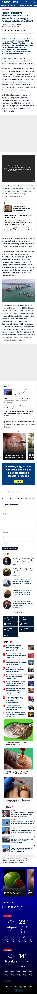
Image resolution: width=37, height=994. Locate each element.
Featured (26, 855)
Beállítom (18, 481)
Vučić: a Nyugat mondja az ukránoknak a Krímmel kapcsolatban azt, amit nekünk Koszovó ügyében (23, 814)
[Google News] (12, 907)
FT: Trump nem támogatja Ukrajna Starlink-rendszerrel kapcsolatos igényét (15, 669)
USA (4, 858)
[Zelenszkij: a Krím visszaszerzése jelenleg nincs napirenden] (8, 208)
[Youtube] (10, 623)
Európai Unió (5, 860)
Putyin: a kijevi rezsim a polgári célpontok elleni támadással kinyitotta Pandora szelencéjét (15, 683)
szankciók (18, 858)
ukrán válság (19, 855)
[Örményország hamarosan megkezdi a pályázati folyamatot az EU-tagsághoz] (7, 604)
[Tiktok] (27, 623)
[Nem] (35, 989)
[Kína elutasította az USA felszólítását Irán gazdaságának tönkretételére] (31, 655)
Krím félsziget (10, 492)
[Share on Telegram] (15, 30)
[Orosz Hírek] (10, 2)
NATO (27, 860)
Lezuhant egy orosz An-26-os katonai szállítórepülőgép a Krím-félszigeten (23, 822)
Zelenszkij (12, 860)
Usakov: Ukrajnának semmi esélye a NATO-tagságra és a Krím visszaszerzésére (22, 840)
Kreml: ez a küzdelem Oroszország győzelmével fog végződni (22, 392)
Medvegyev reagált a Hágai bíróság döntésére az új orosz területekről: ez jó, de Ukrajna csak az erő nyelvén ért (18, 222)
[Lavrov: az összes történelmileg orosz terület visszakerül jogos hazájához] (6, 830)
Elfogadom (18, 990)
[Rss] (24, 907)
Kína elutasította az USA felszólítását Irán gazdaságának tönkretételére (16, 655)
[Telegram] (27, 629)
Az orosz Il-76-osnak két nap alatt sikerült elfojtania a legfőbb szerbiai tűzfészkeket (16, 662)
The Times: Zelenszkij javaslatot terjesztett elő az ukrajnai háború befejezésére (23, 571)
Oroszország (5, 9)
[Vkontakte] (10, 629)
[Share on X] (8, 30)
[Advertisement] (18, 133)
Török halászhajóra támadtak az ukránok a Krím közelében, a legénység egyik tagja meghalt (18, 413)
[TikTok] (15, 907)
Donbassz (5, 862)
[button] (24, 2)
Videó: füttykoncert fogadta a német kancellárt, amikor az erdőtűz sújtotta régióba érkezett (15, 691)
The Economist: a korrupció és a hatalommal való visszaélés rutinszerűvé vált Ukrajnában (22, 592)
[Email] (18, 30)
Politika (13, 810)
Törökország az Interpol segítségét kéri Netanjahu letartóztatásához (14, 707)
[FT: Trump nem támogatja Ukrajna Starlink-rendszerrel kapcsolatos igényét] (31, 669)
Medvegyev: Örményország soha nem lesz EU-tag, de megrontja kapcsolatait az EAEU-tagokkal (23, 560)
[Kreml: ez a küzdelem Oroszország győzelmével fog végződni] (8, 392)
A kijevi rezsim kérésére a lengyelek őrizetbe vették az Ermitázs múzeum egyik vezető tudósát (22, 849)
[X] (27, 618)
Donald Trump (20, 860)
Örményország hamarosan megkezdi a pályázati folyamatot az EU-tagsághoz (23, 603)
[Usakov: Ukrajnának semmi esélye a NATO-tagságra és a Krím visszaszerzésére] (6, 839)
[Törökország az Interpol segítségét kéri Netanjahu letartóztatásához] (31, 707)
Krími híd (18, 492)
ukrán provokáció (13, 862)
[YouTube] (8, 907)
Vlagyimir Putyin (10, 858)
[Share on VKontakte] (11, 30)
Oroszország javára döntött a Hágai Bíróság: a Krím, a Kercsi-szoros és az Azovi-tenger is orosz (18, 230)
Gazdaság (24, 858)
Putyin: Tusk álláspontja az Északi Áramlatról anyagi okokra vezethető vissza (16, 676)
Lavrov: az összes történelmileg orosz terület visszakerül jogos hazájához (23, 831)
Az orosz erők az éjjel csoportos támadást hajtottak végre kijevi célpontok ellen (16, 714)
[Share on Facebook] (5, 30)
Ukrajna (31, 855)
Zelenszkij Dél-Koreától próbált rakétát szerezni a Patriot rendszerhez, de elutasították (22, 581)
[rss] (10, 634)
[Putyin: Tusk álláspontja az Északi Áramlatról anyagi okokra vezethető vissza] (31, 676)
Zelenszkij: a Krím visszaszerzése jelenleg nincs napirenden (21, 208)
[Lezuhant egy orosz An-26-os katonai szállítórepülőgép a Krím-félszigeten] (6, 822)
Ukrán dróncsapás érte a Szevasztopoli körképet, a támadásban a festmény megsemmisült (17, 401)
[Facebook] (10, 618)
